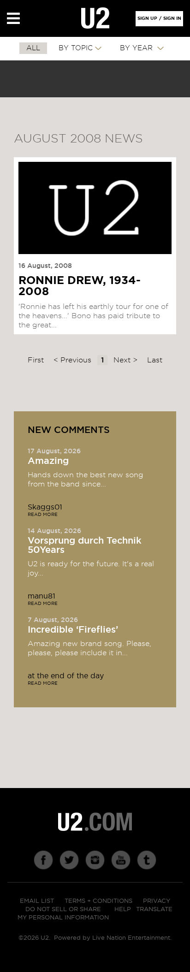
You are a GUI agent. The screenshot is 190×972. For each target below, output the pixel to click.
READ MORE (43, 514)
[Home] (95, 18)
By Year (137, 48)
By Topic (76, 48)
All (33, 48)
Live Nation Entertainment (131, 938)
